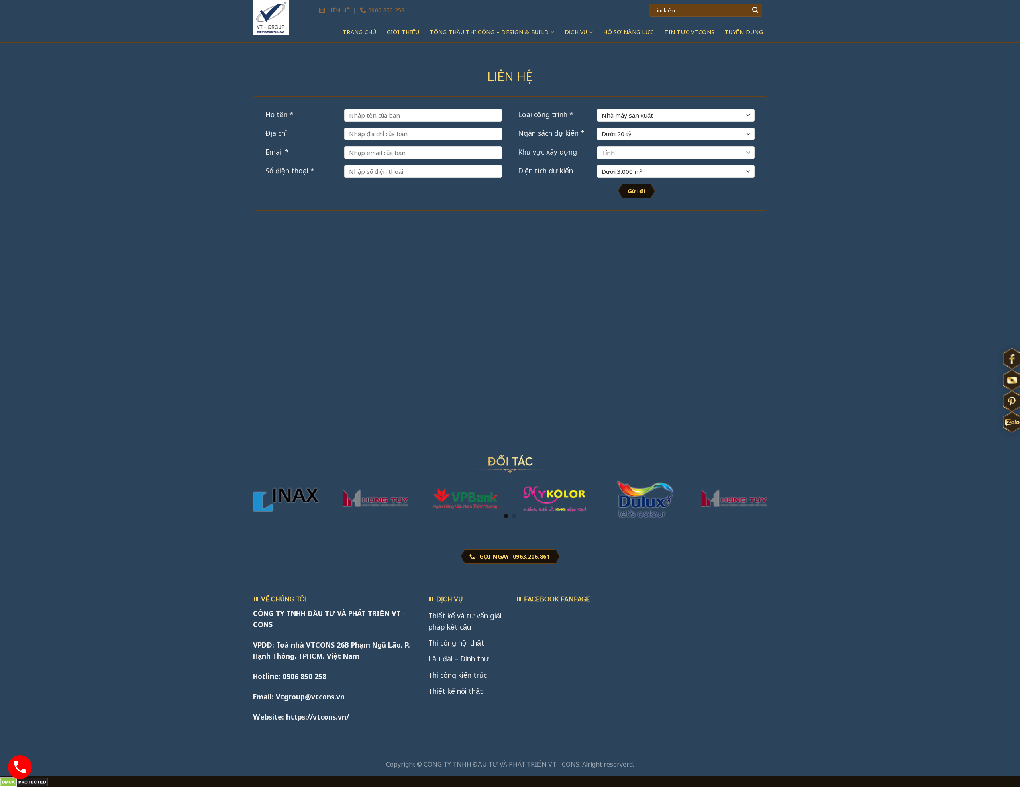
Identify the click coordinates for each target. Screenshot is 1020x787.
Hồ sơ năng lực (628, 32)
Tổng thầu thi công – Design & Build (489, 32)
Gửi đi (636, 191)
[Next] (758, 473)
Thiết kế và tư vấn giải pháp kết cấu (465, 621)
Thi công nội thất (456, 643)
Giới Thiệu (403, 32)
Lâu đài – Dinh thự (458, 658)
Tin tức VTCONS (689, 32)
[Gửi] (755, 10)
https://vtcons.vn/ (317, 717)
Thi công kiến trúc (457, 675)
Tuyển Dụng (744, 32)
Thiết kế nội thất (455, 691)
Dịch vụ (576, 32)
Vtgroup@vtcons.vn (310, 696)
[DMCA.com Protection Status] (24, 781)
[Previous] (262, 473)
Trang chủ (360, 32)
